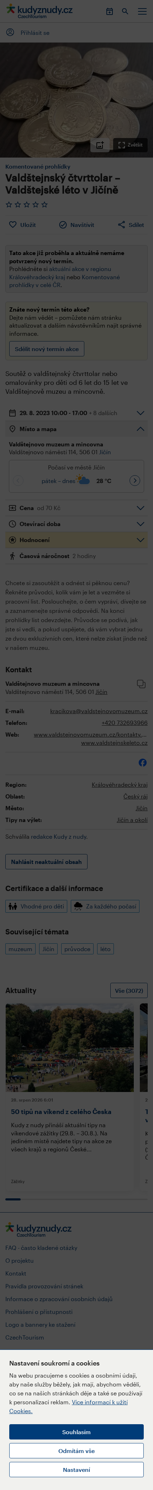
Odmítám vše (76, 1450)
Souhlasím (76, 1431)
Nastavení (76, 1469)
